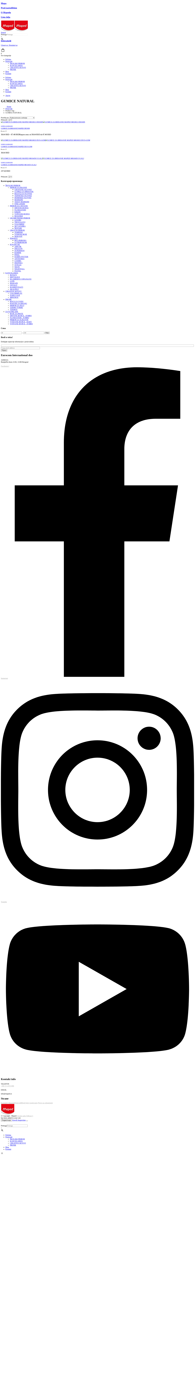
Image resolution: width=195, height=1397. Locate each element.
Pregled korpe (6, 1120)
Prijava (4, 350)
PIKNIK (13, 70)
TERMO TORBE (16, 308)
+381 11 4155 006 (7, 1086)
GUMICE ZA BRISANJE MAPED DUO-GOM (16, 146)
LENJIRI (17, 220)
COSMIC (17, 261)
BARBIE (17, 253)
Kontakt (8, 74)
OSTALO (13, 285)
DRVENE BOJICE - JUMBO (21, 316)
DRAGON (18, 249)
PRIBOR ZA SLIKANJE (19, 320)
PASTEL (17, 271)
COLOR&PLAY (16, 293)
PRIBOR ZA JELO (17, 305)
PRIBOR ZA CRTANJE (19, 206)
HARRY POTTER (21, 257)
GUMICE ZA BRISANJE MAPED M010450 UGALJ (18, 165)
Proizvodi (8, 61)
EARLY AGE (15, 295)
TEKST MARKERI (21, 202)
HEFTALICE (15, 277)
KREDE (17, 212)
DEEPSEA (18, 263)
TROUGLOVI (19, 222)
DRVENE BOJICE (21, 208)
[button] (3, 32)
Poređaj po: (5, 118)
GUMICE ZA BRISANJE (7, 126)
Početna (8, 59)
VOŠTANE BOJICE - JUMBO (21, 324)
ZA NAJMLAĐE (11, 312)
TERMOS (13, 310)
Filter (47, 333)
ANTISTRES (19, 259)
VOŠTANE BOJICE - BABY (21, 322)
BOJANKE (18, 216)
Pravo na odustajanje (45, 1103)
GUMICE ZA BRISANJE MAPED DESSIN (15, 128)
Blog (7, 72)
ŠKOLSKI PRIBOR (17, 63)
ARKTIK (17, 246)
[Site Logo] (14, 30)
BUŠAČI (13, 275)
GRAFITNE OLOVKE (23, 190)
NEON (17, 267)
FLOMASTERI (20, 210)
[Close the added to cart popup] (27, 1120)
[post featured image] (43, 122)
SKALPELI (14, 289)
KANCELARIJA (16, 65)
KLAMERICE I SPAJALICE (20, 279)
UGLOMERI (19, 224)
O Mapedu (10, 1103)
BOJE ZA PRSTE (16, 314)
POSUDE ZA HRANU (18, 303)
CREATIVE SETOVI (18, 67)
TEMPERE (18, 232)
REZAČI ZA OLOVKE (23, 194)
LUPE (12, 281)
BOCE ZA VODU (17, 301)
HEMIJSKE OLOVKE (22, 198)
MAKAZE (18, 236)
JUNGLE (17, 265)
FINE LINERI (19, 204)
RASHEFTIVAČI (16, 287)
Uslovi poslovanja (31, 1103)
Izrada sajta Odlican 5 (25, 1116)
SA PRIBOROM (20, 242)
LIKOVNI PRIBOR (17, 230)
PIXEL (17, 255)
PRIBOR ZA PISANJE (18, 187)
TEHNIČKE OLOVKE (23, 196)
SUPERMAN (19, 251)
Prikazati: (4, 120)
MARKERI (18, 200)
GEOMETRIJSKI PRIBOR (20, 218)
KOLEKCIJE (15, 244)
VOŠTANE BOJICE (22, 214)
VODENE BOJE (20, 234)
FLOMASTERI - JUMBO (19, 318)
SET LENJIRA (20, 226)
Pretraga (4, 34)
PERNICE (14, 238)
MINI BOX (14, 297)
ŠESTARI (18, 228)
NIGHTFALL (19, 269)
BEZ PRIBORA (20, 240)
